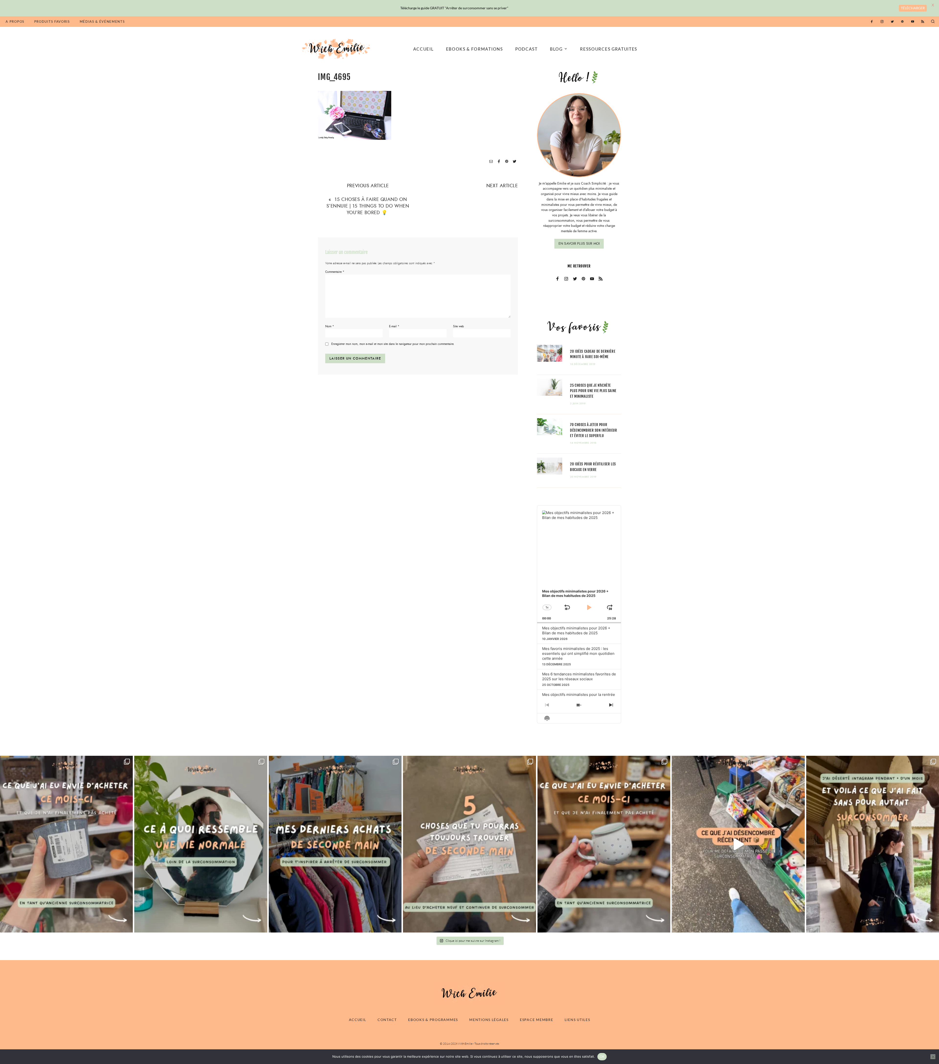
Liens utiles (577, 1020)
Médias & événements (102, 21)
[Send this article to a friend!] (491, 161)
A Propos (15, 21)
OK (602, 1056)
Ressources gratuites (608, 49)
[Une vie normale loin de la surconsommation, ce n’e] (200, 844)
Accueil (423, 49)
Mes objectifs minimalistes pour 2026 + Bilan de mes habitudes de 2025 (576, 630)
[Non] (932, 1056)
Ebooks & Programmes (433, 1020)
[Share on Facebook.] (499, 161)
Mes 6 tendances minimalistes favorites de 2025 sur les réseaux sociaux (579, 676)
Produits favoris (52, 21)
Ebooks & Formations (474, 49)
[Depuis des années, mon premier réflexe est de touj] (335, 844)
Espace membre (536, 1020)
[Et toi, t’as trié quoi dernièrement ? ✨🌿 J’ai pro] (738, 844)
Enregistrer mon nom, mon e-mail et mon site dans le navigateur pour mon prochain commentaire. (392, 344)
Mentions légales (489, 1020)
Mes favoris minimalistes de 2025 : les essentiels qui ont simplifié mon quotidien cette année (578, 653)
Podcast (526, 49)
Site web (458, 326)
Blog (556, 49)
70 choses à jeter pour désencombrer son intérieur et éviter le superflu (593, 430)
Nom (329, 326)
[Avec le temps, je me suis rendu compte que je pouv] (469, 844)
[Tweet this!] (514, 161)
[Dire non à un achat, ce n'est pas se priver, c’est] (66, 844)
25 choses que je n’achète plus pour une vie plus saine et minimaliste (593, 390)
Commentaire (334, 272)
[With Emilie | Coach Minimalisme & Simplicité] (337, 48)
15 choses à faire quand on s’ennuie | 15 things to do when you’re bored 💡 (367, 206)
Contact (387, 1020)
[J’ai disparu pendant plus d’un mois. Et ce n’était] (872, 844)
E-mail (394, 326)
